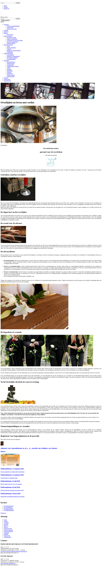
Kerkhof (6, 78)
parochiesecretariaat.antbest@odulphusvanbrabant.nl (14, 551)
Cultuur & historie (8, 53)
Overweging (10, 27)
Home (5, 5)
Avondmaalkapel (11, 59)
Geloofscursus (7, 80)
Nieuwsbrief (10, 34)
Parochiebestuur (11, 62)
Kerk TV (6, 31)
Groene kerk (7, 79)
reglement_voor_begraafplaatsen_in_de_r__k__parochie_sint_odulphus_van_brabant (29, 448)
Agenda (6, 30)
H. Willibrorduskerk (9, 510)
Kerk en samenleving (12, 42)
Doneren (9, 69)
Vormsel (9, 49)
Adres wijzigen (11, 75)
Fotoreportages (11, 76)
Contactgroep (10, 65)
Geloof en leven (8, 36)
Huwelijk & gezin (11, 37)
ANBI (8, 67)
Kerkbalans (10, 70)
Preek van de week (12, 29)
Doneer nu (6, 8)
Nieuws (6, 33)
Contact (6, 7)
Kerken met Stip (11, 43)
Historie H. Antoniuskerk (13, 56)
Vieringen (6, 24)
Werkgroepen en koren (12, 66)
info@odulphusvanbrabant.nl (8, 563)
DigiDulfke (10, 52)
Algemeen (6, 60)
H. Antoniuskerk (8, 507)
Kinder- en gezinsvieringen (14, 50)
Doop (8, 46)
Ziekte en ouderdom (12, 39)
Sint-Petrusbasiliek (8, 509)
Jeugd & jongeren (8, 44)
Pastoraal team (10, 63)
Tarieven (9, 72)
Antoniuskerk (10, 55)
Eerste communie (11, 47)
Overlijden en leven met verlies (15, 40)
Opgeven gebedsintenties (13, 26)
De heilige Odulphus (12, 57)
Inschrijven (10, 73)
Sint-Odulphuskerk (8, 506)
